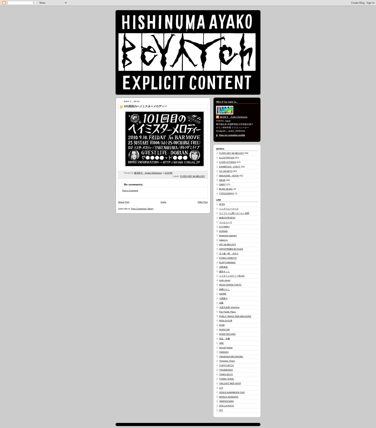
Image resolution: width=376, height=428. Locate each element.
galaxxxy (223, 240)
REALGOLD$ (225, 320)
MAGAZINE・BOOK (229, 175)
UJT (221, 388)
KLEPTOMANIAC (227, 262)
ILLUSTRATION (226, 157)
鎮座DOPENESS (227, 218)
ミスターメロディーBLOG (232, 276)
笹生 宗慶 (224, 338)
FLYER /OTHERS (227, 162)
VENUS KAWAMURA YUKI (232, 392)
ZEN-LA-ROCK (226, 406)
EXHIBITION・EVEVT (229, 166)
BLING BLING (226, 189)
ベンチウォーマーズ (229, 209)
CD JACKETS (225, 171)
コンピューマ (225, 222)
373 (221, 410)
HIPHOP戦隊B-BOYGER (231, 249)
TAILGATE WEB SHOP (230, 383)
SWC (221, 343)
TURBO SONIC (226, 379)
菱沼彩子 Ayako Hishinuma (233, 117)
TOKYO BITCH (226, 365)
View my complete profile (232, 135)
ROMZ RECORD (227, 334)
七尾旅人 (223, 298)
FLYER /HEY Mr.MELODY (192, 176)
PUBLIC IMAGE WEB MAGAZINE (235, 316)
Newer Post (123, 202)
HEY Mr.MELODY (227, 244)
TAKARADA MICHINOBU (231, 356)
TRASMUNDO (226, 370)
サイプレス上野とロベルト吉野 (234, 213)
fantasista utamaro (228, 235)
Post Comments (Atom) (142, 209)
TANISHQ (224, 352)
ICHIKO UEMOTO (228, 258)
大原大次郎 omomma (229, 307)
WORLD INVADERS (228, 397)
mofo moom (224, 280)
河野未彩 (223, 267)
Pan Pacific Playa (227, 312)
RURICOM (224, 329)
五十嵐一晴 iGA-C (229, 253)
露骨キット (224, 271)
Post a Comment (130, 190)
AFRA (222, 204)
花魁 (221, 303)
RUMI (222, 325)
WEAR (222, 180)
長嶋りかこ (224, 289)
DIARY (222, 184)
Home (163, 202)
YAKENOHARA (226, 401)
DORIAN (223, 231)
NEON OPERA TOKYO (230, 285)
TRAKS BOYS (226, 374)
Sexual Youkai (225, 347)
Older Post (203, 202)
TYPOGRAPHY (226, 193)
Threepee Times (227, 361)
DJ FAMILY (224, 227)
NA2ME (222, 294)
